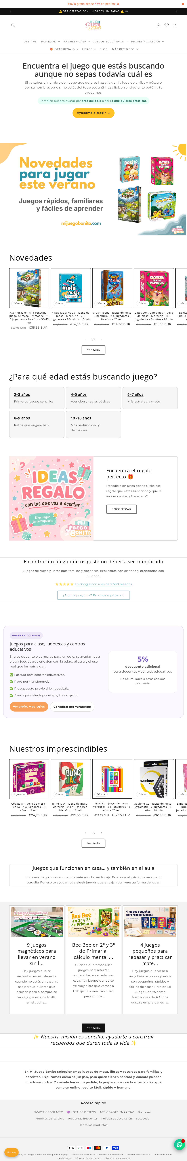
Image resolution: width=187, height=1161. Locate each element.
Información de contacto (88, 1158)
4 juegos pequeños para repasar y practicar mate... (150, 954)
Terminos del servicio (49, 1118)
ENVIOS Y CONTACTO (48, 1112)
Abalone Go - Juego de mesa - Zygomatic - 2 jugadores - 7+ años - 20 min (153, 807)
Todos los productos (93, 1125)
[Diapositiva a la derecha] (102, 339)
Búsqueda (142, 1118)
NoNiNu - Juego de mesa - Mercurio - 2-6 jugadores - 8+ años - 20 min (112, 807)
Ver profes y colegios (29, 706)
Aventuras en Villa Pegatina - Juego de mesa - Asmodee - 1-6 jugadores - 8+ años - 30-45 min (29, 317)
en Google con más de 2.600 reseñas (103, 584)
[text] (93, 4)
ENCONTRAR (121, 509)
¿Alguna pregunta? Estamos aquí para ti (94, 595)
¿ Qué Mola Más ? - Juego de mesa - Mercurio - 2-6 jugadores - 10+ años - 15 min (71, 316)
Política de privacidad (111, 1154)
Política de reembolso (83, 1154)
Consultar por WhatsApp (72, 706)
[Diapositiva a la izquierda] (85, 339)
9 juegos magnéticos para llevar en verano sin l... (37, 954)
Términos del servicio (138, 1154)
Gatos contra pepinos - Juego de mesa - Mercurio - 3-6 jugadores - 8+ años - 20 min (154, 316)
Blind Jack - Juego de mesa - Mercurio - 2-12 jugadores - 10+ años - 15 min (70, 807)
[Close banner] (183, 4)
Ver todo (93, 350)
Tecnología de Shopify (55, 1154)
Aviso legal (65, 1158)
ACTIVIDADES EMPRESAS (117, 1112)
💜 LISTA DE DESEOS (81, 1112)
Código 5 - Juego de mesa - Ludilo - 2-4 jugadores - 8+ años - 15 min (29, 807)
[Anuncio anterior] (10, 11)
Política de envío (163, 1154)
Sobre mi (144, 1112)
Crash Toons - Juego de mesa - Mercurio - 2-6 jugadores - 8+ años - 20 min (112, 316)
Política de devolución (116, 1118)
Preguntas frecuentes (83, 1118)
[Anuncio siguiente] (177, 11)
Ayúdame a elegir (93, 113)
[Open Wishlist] (167, 25)
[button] (13, 25)
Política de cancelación (118, 1158)
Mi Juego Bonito (33, 1154)
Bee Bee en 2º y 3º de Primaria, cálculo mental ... (93, 951)
